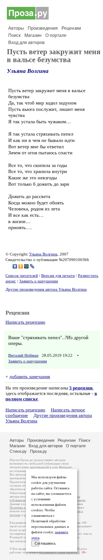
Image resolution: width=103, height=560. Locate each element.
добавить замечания (29, 376)
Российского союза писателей (59, 552)
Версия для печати (58, 275)
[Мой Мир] (26, 266)
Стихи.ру (18, 451)
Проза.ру (38, 451)
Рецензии (71, 28)
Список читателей (21, 275)
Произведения (43, 28)
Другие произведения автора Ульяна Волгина (46, 289)
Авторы (16, 28)
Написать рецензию (25, 322)
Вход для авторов (26, 42)
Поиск (14, 35)
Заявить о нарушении (38, 281)
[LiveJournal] (32, 266)
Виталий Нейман (23, 355)
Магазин (32, 35)
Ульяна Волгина (28, 71)
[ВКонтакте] (15, 266)
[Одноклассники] (21, 266)
